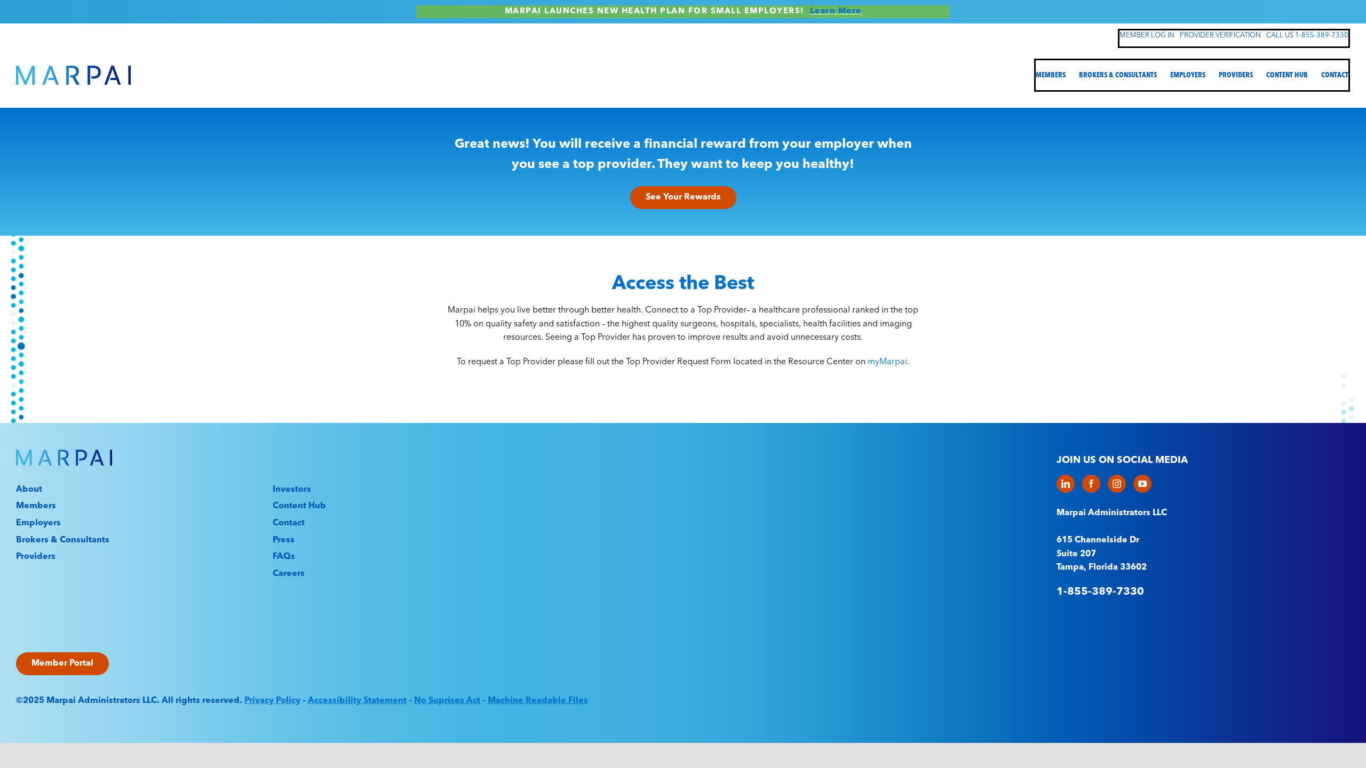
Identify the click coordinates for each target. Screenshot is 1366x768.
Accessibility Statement (357, 701)
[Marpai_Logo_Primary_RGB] (73, 70)
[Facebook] (1091, 484)
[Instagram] (1117, 484)
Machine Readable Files (538, 701)
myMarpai (887, 362)
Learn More (836, 11)
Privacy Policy (272, 701)
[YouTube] (1142, 484)
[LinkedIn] (1066, 484)
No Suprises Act (447, 701)
